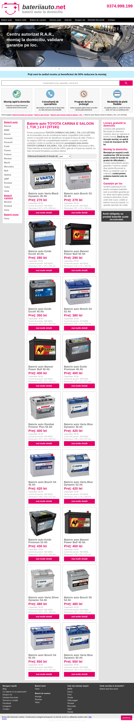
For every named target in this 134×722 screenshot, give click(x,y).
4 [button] (63, 69)
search (126, 83)
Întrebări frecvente (96, 20)
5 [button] (67, 69)
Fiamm (7, 150)
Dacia (69, 692)
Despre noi (80, 20)
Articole (68, 20)
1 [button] (51, 69)
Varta (6, 191)
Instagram (7, 706)
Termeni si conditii (10, 700)
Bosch (7, 134)
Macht (7, 163)
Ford (69, 694)
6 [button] (71, 69)
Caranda (8, 138)
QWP (6, 179)
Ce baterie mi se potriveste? (15, 692)
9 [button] (82, 69)
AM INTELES (126, 717)
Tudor (7, 187)
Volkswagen (72, 700)
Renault (70, 703)
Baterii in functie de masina (22, 115)
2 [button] (55, 69)
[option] (67, 46)
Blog (4, 689)
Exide (7, 146)
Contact (111, 20)
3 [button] (59, 69)
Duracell (8, 142)
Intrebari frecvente (10, 697)
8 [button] (78, 69)
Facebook (7, 703)
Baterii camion (8, 196)
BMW (6, 130)
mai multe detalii (44, 213)
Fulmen (8, 154)
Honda (70, 712)
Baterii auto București (109, 689)
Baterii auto (6, 20)
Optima (7, 175)
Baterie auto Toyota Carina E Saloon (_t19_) (67, 115)
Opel (69, 709)
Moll (6, 171)
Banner (7, 126)
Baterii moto (20, 20)
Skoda (70, 697)
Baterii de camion (38, 20)
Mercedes (9, 167)
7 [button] (75, 69)
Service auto (55, 20)
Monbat (8, 158)
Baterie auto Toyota (41, 115)
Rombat (8, 183)
